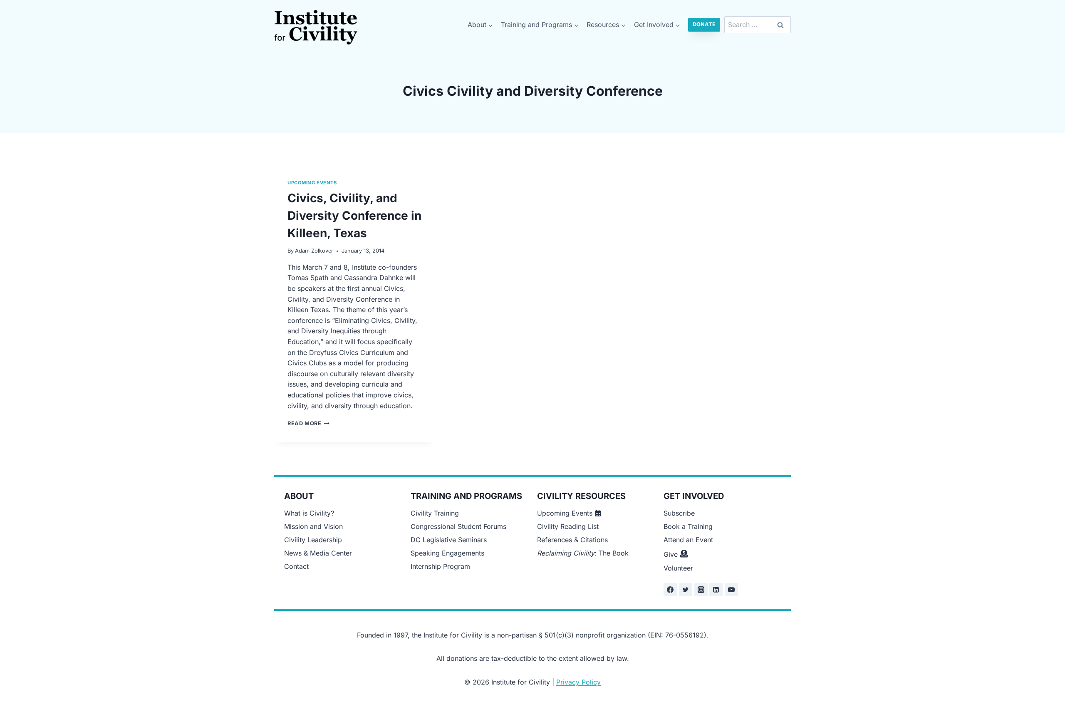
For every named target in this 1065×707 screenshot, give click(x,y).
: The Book (583, 553)
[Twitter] (685, 589)
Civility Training (435, 513)
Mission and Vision (313, 526)
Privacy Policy (578, 682)
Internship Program (440, 566)
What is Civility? (309, 513)
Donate (704, 24)
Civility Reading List (568, 526)
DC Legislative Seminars (449, 540)
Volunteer (678, 568)
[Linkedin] (716, 589)
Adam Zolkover (314, 251)
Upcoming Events (312, 183)
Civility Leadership (313, 540)
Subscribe (679, 513)
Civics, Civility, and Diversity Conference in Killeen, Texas (354, 215)
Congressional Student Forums (458, 526)
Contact (296, 566)
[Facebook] (670, 589)
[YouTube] (731, 589)
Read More (308, 423)
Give (671, 554)
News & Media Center (318, 553)
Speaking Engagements (447, 553)
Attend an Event (688, 540)
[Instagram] (701, 589)
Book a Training (688, 526)
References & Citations (572, 540)
